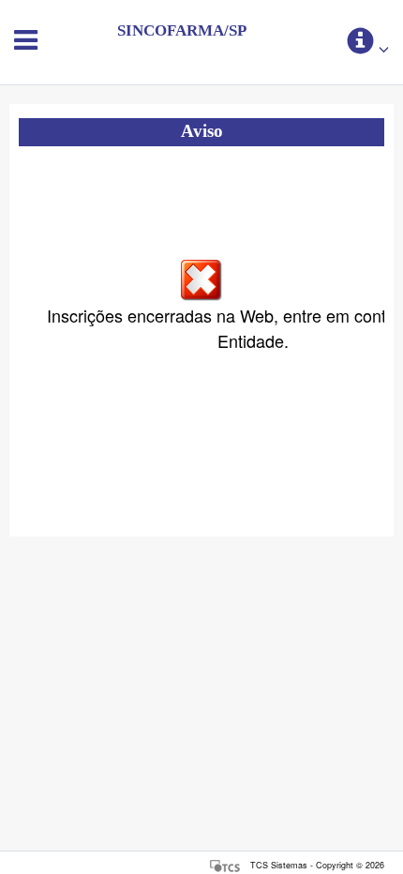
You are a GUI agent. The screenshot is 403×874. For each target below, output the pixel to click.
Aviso (202, 131)
